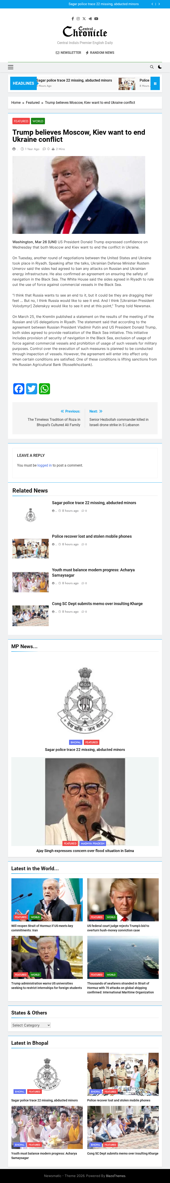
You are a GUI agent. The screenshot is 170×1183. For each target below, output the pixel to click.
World (38, 121)
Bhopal (76, 742)
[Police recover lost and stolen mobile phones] (112, 86)
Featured (21, 121)
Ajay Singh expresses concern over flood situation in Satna (85, 851)
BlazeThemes (115, 1176)
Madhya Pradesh (92, 844)
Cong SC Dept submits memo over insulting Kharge (97, 604)
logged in (44, 465)
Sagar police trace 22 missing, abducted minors (59, 80)
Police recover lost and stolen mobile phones (105, 4)
